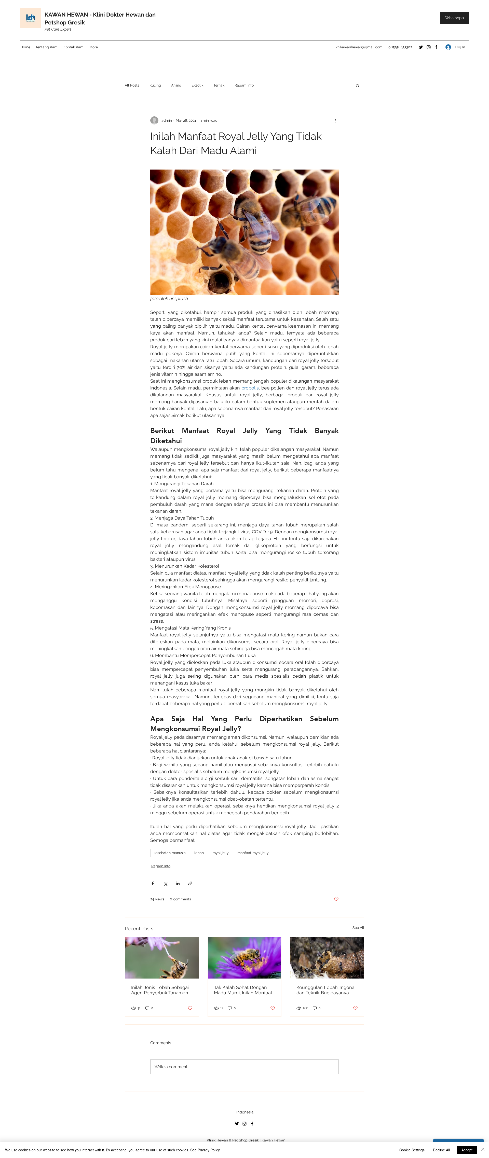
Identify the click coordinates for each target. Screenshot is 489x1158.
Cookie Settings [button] (412, 1149)
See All (358, 928)
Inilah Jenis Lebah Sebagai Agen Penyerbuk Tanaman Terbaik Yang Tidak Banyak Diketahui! (160, 990)
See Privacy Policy (205, 1149)
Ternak (218, 85)
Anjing (176, 85)
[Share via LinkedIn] (177, 883)
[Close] (483, 1150)
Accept (466, 1149)
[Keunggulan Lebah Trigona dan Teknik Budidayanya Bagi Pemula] (327, 958)
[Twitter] (421, 47)
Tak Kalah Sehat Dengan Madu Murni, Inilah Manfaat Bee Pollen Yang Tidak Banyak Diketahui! (243, 990)
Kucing (155, 85)
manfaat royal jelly (253, 853)
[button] (357, 85)
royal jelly (220, 853)
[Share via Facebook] (152, 883)
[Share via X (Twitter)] (165, 883)
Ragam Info (244, 85)
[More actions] (336, 120)
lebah (199, 853)
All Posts (132, 85)
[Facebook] (436, 47)
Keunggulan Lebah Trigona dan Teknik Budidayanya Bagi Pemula (325, 990)
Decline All (441, 1149)
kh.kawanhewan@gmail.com (359, 47)
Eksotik (197, 85)
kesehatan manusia (170, 853)
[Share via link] (190, 883)
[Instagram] (428, 47)
